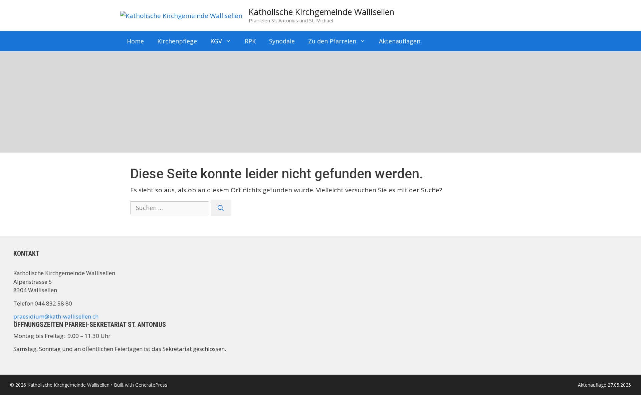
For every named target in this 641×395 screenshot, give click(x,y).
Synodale (282, 41)
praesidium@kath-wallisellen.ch (55, 316)
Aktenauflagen (399, 41)
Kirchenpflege (177, 41)
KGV (216, 41)
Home (135, 41)
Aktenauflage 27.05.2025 (604, 385)
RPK (250, 41)
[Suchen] (221, 208)
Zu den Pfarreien (332, 41)
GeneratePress (151, 385)
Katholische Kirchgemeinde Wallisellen (321, 11)
